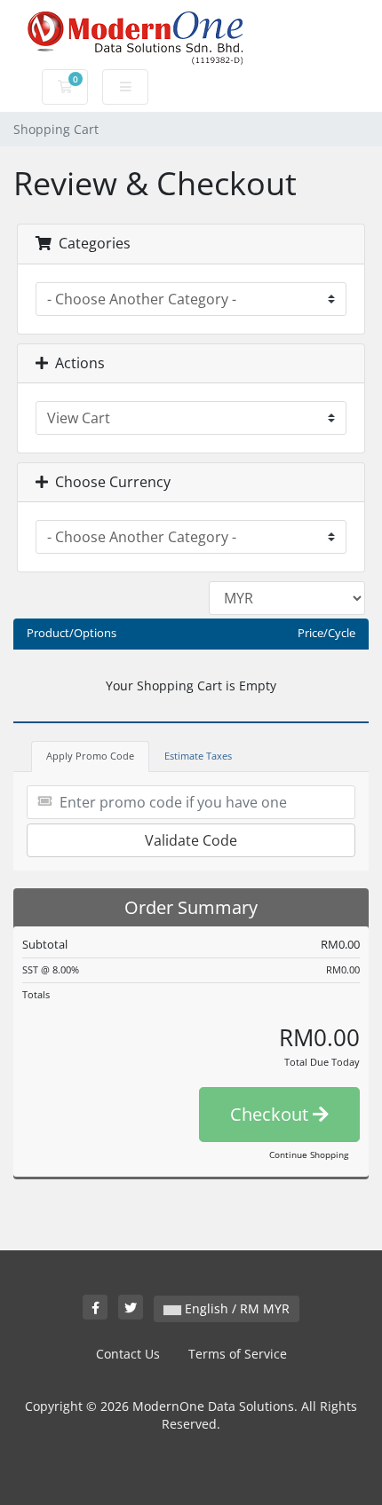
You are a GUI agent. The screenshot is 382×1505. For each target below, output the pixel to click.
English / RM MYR (235, 1308)
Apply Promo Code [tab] (90, 755)
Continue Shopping (308, 1154)
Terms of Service (237, 1353)
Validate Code (191, 840)
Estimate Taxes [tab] (198, 755)
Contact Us (128, 1353)
